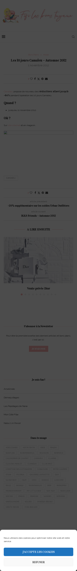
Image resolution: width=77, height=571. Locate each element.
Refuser (38, 562)
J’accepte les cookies (38, 552)
